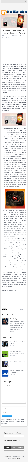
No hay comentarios (17, 37)
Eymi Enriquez (6, 35)
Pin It (21, 309)
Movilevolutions (16, 458)
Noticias (23, 35)
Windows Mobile (6, 37)
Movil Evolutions (7, 456)
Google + (12, 331)
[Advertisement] (14, 51)
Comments (20, 447)
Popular (7, 447)
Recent (14, 447)
